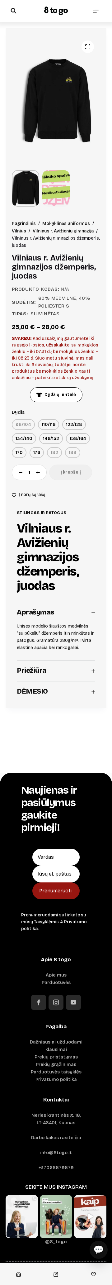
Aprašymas (35, 612)
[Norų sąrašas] (93, 1274)
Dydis (18, 412)
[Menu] (96, 11)
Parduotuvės (56, 982)
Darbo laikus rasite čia (56, 1137)
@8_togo (56, 1241)
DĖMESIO (32, 691)
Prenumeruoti (55, 891)
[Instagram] (56, 1002)
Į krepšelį (71, 472)
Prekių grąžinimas (56, 1064)
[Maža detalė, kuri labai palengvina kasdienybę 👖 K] (90, 1216)
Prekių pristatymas (56, 1057)
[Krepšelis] (56, 1274)
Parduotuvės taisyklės (56, 1072)
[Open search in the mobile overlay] (13, 10)
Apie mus (56, 975)
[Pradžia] (18, 1274)
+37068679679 (56, 1167)
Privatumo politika (56, 1079)
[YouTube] (73, 1002)
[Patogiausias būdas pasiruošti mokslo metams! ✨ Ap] (22, 1216)
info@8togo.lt (56, 1152)
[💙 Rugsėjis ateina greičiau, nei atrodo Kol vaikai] (56, 1216)
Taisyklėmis (46, 921)
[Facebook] (38, 1002)
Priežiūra (31, 670)
